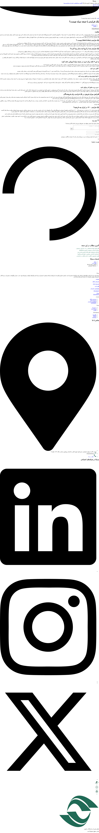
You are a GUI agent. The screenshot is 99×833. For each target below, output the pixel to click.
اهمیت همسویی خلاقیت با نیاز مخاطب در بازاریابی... (87, 256)
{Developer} (96, 290)
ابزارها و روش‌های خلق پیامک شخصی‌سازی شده (88, 252)
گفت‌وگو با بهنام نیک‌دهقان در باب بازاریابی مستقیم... (87, 248)
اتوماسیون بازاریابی (94, 288)
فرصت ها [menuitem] (66, 3)
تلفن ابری (97, 286)
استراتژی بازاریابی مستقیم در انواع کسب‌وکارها (88, 254)
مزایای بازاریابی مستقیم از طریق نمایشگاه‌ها (89, 250)
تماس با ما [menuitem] (74, 3)
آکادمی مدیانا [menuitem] (79, 3)
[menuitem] (96, 3)
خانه (98, 18)
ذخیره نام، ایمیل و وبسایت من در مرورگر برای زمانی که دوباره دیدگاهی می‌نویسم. (79, 136)
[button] (49, 279)
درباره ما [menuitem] (70, 3)
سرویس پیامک (96, 281)
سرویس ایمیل (96, 283)
